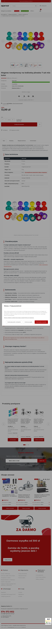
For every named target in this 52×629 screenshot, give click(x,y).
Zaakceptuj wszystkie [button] (41, 322)
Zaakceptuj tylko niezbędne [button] (14, 322)
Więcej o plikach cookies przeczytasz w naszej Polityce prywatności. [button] (19, 317)
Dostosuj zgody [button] (28, 322)
